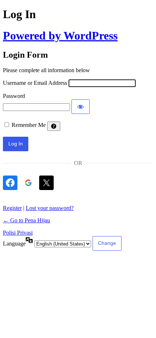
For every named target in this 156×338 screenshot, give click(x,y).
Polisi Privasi (18, 233)
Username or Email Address (35, 83)
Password (14, 96)
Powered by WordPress (60, 35)
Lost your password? (50, 208)
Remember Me (29, 125)
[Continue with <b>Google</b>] (28, 183)
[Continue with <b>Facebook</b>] (10, 183)
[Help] (53, 126)
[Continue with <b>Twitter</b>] (46, 183)
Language (14, 243)
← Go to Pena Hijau (26, 220)
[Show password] (80, 106)
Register (12, 208)
